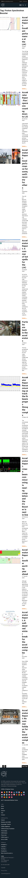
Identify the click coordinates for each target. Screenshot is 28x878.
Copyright (3, 867)
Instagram (3, 844)
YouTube (3, 849)
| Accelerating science (7, 1)
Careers (3, 820)
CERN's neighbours (5, 826)
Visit (2, 812)
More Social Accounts (6, 853)
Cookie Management (5, 873)
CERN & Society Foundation (7, 828)
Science (3, 810)
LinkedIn (3, 846)
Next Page (24, 766)
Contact (3, 815)
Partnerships (4, 830)
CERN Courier (4, 837)
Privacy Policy (4, 870)
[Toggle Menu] (20, 5)
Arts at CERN (4, 839)
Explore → (24, 88)
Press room (4, 835)
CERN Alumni (4, 833)
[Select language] (25, 5)
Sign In (21, 1)
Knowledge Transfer (6, 824)
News (2, 808)
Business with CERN (6, 822)
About (2, 806)
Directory (25, 1)
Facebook (3, 851)
